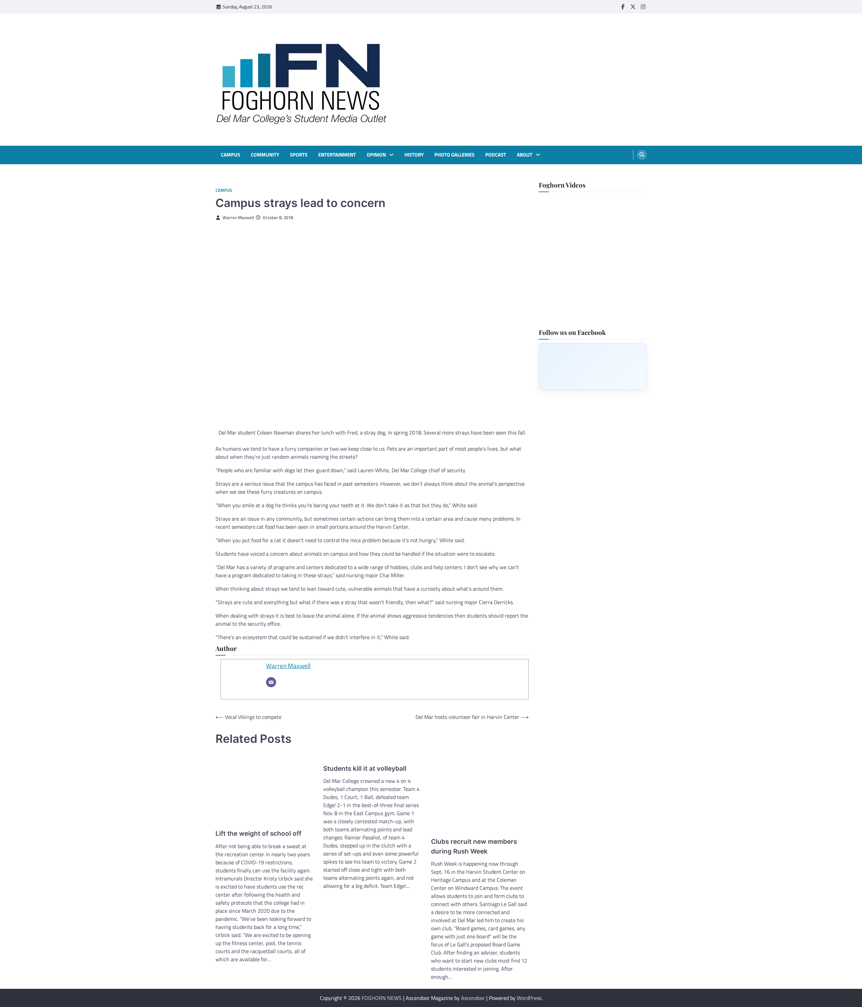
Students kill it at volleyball (364, 768)
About (524, 155)
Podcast (495, 155)
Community (265, 155)
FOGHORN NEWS (382, 998)
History (414, 155)
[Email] (271, 682)
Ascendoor (473, 998)
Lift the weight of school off (258, 833)
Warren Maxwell (238, 217)
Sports (298, 155)
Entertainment (337, 155)
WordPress (529, 998)
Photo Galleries (454, 155)
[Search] (642, 155)
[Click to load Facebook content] (592, 366)
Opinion (376, 155)
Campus (230, 155)
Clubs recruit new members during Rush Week (474, 846)
